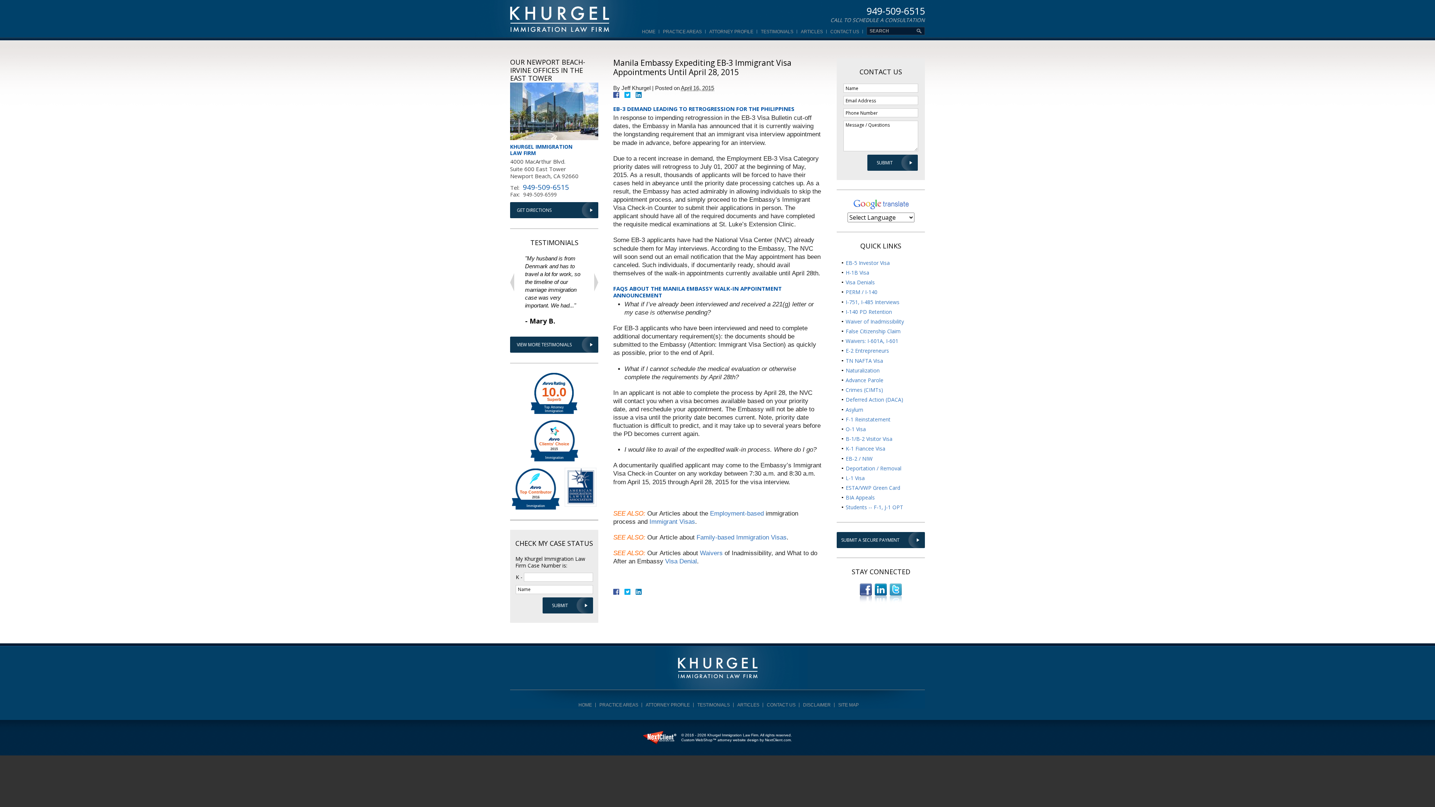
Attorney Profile (731, 31)
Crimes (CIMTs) (864, 389)
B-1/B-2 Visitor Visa (869, 438)
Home (648, 31)
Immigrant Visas (672, 521)
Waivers (711, 553)
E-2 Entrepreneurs (867, 350)
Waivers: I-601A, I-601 (872, 340)
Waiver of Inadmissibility (875, 321)
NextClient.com (778, 740)
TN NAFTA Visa (864, 360)
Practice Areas (682, 31)
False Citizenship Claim (873, 331)
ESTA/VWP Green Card (873, 487)
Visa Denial (681, 561)
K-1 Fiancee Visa (865, 448)
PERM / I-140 (861, 292)
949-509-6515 (896, 11)
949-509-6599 (540, 194)
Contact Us (844, 31)
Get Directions (534, 210)
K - (519, 576)
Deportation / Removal (873, 468)
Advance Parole (864, 380)
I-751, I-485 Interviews (872, 302)
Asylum (854, 409)
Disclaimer (817, 705)
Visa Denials (860, 282)
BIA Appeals (860, 497)
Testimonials (777, 31)
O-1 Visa (856, 429)
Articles (812, 31)
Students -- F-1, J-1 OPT (874, 507)
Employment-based (737, 513)
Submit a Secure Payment (870, 540)
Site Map (848, 705)
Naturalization (863, 370)
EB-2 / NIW (859, 458)
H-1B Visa (857, 272)
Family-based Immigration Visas (742, 537)
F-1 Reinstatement (868, 419)
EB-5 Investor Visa (868, 262)
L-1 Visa (855, 478)
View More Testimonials (544, 344)
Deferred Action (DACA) (874, 399)
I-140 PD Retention (869, 311)
